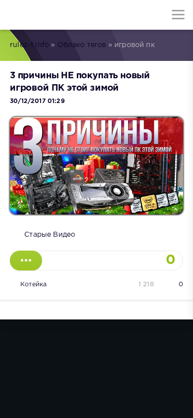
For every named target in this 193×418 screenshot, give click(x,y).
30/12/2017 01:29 (37, 101)
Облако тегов (81, 45)
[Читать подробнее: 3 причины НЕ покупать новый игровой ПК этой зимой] (26, 260)
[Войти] (44, 15)
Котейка (33, 284)
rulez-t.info (29, 45)
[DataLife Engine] (15, 15)
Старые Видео (49, 235)
